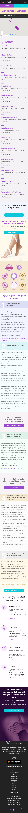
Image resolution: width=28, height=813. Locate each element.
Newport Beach (14, 778)
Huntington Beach (14, 772)
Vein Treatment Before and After (14, 590)
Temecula (14, 789)
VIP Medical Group (16, 808)
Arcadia (14, 769)
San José (14, 783)
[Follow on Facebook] (12, 757)
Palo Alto (14, 785)
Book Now (7, 5)
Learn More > (12, 618)
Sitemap (16, 809)
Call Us (21, 5)
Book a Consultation (14, 710)
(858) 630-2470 (5, 50)
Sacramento (14, 780)
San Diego (14, 782)
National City (14, 776)
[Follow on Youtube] (15, 757)
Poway (14, 787)
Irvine (14, 774)
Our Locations (14, 487)
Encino (14, 770)
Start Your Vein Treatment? (14, 425)
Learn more (14, 215)
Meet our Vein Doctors (14, 232)
